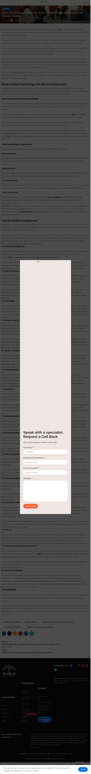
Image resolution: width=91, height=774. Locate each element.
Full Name (28, 447)
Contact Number (31, 468)
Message (27, 478)
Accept (82, 769)
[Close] (70, 257)
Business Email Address (34, 458)
